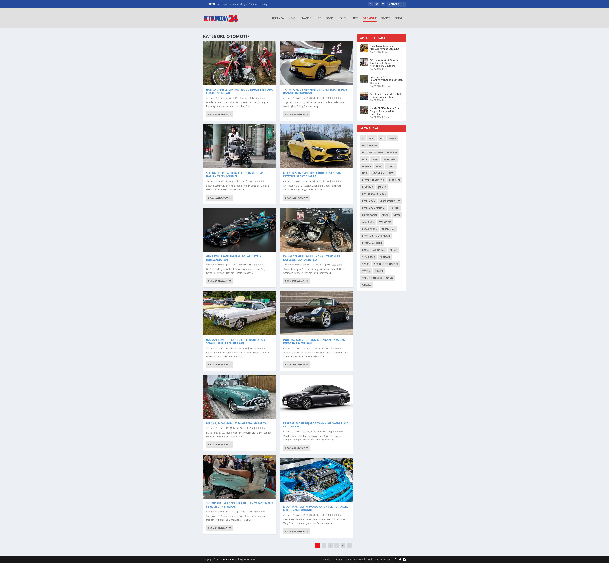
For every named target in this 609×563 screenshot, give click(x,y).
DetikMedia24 (229, 559)
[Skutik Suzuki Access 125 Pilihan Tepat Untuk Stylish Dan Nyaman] (239, 477)
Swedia (366, 270)
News (292, 18)
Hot (318, 18)
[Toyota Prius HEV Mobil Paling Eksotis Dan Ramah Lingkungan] (316, 63)
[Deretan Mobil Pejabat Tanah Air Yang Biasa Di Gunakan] (316, 397)
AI (363, 138)
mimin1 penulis (217, 98)
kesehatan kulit (390, 201)
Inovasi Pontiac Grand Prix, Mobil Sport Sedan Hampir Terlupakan (236, 341)
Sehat (393, 250)
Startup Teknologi (386, 263)
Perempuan (388, 229)
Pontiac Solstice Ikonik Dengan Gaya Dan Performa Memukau (314, 341)
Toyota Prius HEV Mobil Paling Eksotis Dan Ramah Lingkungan (315, 91)
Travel (399, 18)
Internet (394, 180)
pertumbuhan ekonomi (376, 236)
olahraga (368, 222)
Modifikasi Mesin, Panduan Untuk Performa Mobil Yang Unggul (315, 508)
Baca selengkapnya (219, 114)
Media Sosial (369, 215)
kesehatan (368, 201)
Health (343, 18)
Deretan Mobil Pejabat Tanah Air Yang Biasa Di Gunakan (315, 425)
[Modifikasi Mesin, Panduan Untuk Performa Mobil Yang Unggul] (316, 480)
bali (382, 138)
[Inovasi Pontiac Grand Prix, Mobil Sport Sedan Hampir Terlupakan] (239, 313)
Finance (305, 18)
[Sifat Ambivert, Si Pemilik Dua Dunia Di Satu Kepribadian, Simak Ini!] (364, 62)
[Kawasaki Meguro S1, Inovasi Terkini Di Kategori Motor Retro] (316, 230)
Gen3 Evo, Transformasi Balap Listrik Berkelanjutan (233, 258)
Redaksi (327, 559)
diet (364, 159)
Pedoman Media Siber (379, 559)
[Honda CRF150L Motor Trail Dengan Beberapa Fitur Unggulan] (239, 63)
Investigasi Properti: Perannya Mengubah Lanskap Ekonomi (386, 80)
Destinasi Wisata (372, 152)
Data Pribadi (369, 145)
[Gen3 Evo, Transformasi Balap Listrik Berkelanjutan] (239, 230)
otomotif (385, 222)
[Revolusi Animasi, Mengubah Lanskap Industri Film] (364, 96)
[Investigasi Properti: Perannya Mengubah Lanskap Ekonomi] (364, 79)
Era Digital (389, 159)
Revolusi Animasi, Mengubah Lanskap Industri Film (386, 95)
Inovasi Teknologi (373, 180)
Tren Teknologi (372, 277)
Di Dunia (392, 152)
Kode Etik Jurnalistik (355, 559)
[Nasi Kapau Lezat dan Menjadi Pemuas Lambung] (364, 48)
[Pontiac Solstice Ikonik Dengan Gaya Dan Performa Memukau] (316, 313)
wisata (366, 284)
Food (329, 18)
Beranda (278, 18)
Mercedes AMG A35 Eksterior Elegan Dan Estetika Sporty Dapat (312, 174)
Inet (355, 18)
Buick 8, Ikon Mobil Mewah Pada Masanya (236, 423)
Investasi (367, 187)
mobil (385, 215)
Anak (372, 138)
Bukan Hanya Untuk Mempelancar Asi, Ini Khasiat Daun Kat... (247, 4)
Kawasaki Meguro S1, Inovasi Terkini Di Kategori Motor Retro (311, 258)
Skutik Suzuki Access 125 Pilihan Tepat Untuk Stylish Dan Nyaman (239, 505)
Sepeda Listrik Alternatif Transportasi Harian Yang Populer (235, 174)
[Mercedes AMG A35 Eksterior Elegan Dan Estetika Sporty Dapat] (316, 146)
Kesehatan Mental (373, 208)
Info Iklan (338, 559)
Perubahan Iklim (372, 243)
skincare (385, 256)
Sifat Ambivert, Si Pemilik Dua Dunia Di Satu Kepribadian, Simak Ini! (384, 63)
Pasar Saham (369, 229)
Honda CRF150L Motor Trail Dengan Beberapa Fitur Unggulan (239, 91)
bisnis (392, 138)
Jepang (382, 187)
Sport (385, 18)
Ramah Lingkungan (373, 250)
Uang (389, 277)
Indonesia (378, 173)
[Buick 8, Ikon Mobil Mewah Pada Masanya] (239, 397)
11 (343, 545)
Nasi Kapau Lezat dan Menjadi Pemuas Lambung (384, 47)
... (336, 545)
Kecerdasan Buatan (374, 194)
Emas (375, 159)
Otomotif (370, 18)
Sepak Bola (368, 256)
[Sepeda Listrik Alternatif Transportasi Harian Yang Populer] (239, 146)
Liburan (394, 208)
